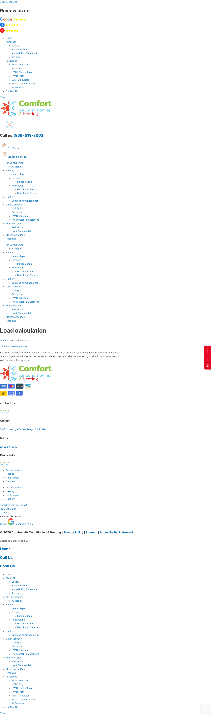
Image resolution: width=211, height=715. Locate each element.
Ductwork (16, 212)
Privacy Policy (19, 49)
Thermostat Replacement (25, 219)
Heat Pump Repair (27, 189)
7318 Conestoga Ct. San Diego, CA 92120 (23, 429)
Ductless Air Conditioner (24, 200)
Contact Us (12, 91)
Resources (11, 60)
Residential (17, 227)
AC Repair (16, 166)
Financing (11, 238)
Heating (10, 170)
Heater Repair (18, 174)
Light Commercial (21, 231)
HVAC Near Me (19, 64)
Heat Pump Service (27, 193)
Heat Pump (17, 185)
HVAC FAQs (17, 75)
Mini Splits (17, 208)
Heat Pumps (12, 477)
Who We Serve (14, 223)
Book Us (7, 566)
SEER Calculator (20, 79)
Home (9, 38)
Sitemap (91, 532)
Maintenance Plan (15, 234)
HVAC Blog (17, 68)
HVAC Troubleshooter (23, 83)
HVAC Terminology (21, 72)
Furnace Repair (25, 181)
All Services (17, 87)
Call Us (6, 557)
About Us (11, 41)
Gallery (15, 45)
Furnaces (16, 178)
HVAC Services (19, 216)
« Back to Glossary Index (13, 346)
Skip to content (8, 1)
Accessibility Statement (24, 53)
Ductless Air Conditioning (25, 634)
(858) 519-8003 (28, 135)
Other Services (14, 204)
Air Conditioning (14, 162)
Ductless (10, 197)
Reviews (15, 56)
